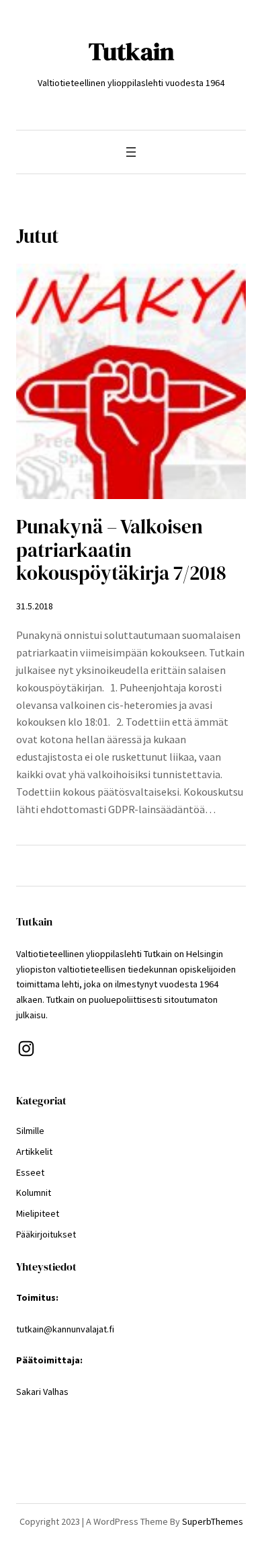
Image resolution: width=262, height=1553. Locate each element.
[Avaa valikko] (131, 152)
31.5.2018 (34, 606)
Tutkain (131, 51)
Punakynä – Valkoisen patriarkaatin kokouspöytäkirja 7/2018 (121, 549)
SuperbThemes (212, 1521)
